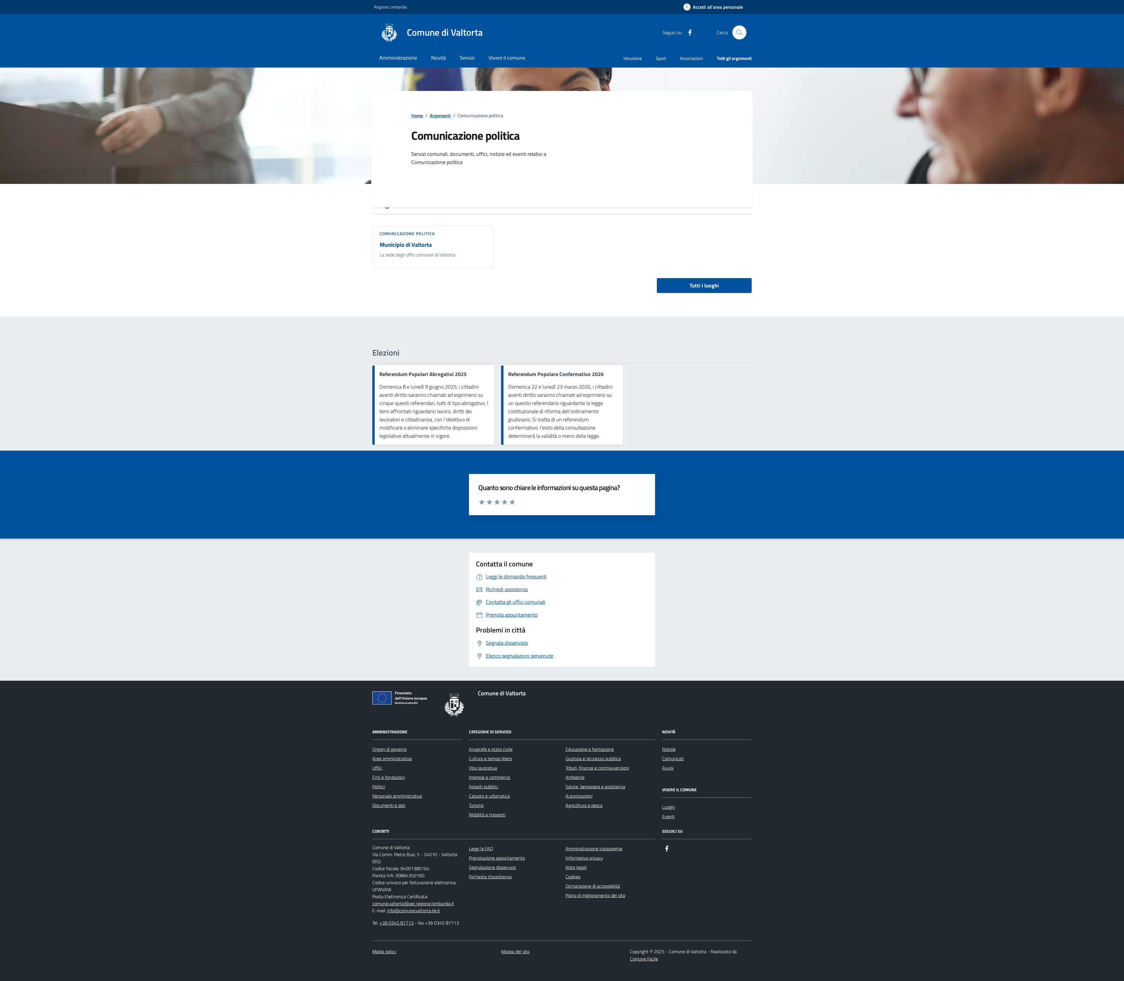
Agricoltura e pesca (584, 805)
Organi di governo (389, 749)
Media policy (384, 951)
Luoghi (668, 807)
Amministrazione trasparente (594, 848)
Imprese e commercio (489, 777)
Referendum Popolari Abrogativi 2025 (423, 374)
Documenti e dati (388, 805)
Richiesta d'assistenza (490, 876)
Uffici (377, 767)
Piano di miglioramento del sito (595, 895)
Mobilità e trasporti (487, 814)
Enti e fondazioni (388, 777)
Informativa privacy (584, 857)
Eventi (668, 816)
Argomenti (440, 115)
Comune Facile (644, 958)
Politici (378, 786)
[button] (713, 7)
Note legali (576, 867)
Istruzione (632, 58)
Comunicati (673, 758)
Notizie (669, 749)
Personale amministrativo (397, 795)
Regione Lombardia (390, 7)
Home (417, 115)
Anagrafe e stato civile (491, 749)
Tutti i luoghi (704, 285)
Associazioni (691, 58)
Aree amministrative (392, 758)
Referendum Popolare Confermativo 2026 (556, 374)
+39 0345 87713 (397, 922)
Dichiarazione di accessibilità (593, 885)
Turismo (476, 805)
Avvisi (668, 767)
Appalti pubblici (483, 786)
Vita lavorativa (483, 767)
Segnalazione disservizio (492, 867)
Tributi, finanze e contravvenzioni (597, 767)
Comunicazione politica (407, 233)
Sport (661, 58)
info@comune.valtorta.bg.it (413, 910)
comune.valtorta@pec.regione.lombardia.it (413, 903)
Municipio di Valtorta (406, 245)
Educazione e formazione (590, 749)
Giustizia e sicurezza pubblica (593, 758)
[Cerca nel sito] (739, 32)
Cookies (573, 876)
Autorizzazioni (579, 795)
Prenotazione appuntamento (497, 857)
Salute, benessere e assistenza (595, 786)
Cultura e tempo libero (490, 758)
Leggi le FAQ (481, 848)
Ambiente (575, 777)
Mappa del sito (515, 951)
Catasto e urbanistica (489, 795)
